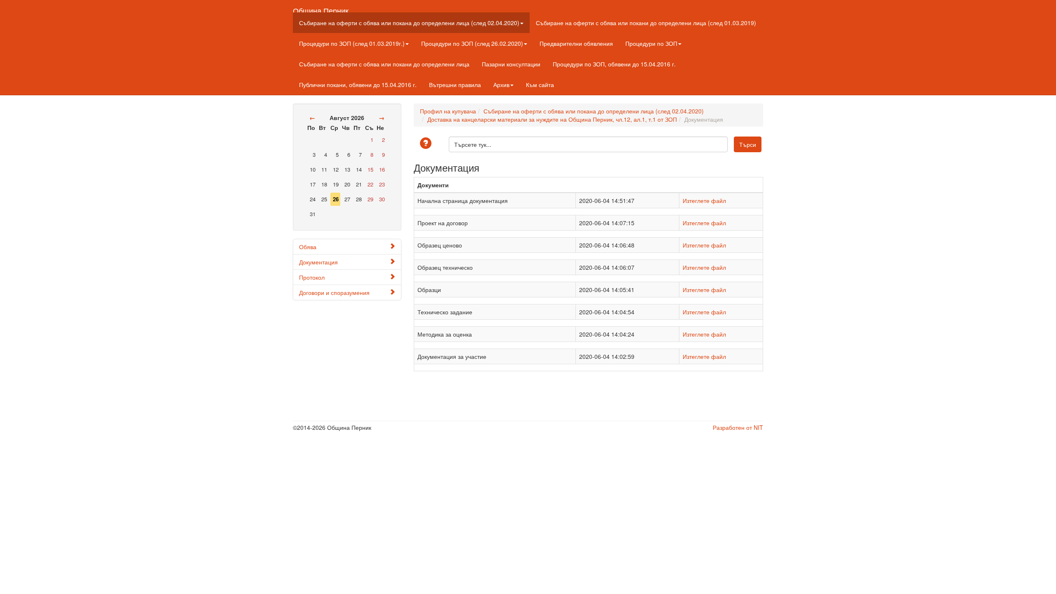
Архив (501, 84)
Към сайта (540, 84)
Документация (318, 262)
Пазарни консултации (511, 64)
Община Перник (321, 8)
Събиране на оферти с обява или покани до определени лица (384, 64)
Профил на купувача (448, 111)
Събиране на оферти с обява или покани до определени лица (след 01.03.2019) (646, 23)
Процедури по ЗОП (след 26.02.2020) (472, 43)
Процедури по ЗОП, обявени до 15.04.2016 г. (614, 64)
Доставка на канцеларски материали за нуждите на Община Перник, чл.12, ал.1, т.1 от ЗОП (552, 119)
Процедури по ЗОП (651, 43)
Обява (307, 247)
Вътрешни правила (455, 84)
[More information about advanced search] (427, 144)
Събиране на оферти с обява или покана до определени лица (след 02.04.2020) (409, 23)
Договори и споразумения (334, 292)
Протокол (312, 277)
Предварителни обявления (576, 43)
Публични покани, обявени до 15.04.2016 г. (358, 84)
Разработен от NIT (738, 427)
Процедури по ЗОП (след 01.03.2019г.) (352, 43)
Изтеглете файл (704, 200)
